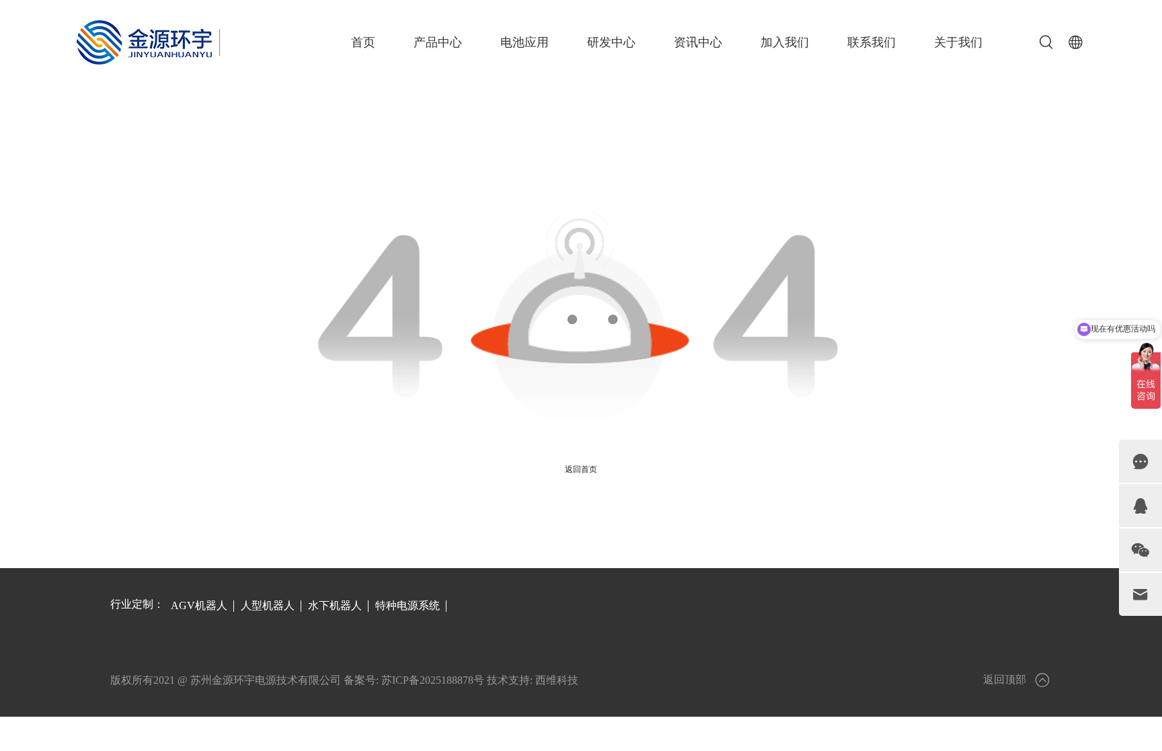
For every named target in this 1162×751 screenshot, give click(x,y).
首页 (363, 42)
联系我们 (871, 42)
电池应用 (524, 42)
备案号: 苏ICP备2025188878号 (414, 680)
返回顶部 (1004, 679)
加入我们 (785, 42)
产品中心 (438, 42)
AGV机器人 (199, 605)
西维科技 (556, 680)
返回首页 (581, 469)
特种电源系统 (407, 605)
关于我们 (958, 42)
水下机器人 (335, 605)
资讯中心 (698, 42)
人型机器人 (268, 605)
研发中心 (611, 42)
